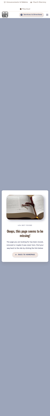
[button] (47, 15)
